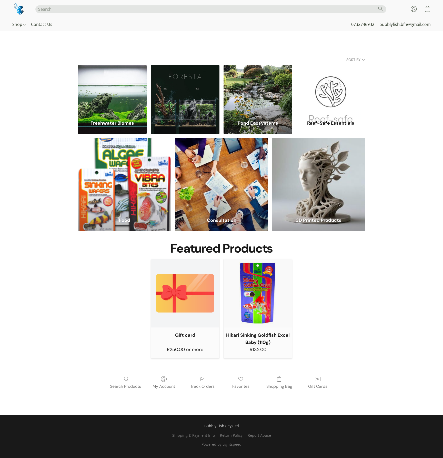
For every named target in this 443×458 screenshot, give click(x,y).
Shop (17, 24)
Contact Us (41, 24)
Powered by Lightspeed (221, 444)
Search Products (125, 386)
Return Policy (231, 435)
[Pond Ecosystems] (258, 89)
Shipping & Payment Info (193, 435)
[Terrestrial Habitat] (185, 89)
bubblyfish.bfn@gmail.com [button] (405, 24)
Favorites (240, 386)
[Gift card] (185, 293)
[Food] (124, 174)
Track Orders (202, 386)
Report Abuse (259, 435)
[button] (18, 9)
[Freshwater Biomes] (112, 89)
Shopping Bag (279, 386)
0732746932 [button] (362, 24)
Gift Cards (317, 386)
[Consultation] (221, 174)
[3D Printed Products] (318, 174)
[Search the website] (380, 8)
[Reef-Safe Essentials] (330, 89)
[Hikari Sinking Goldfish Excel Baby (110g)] (258, 293)
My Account (164, 386)
